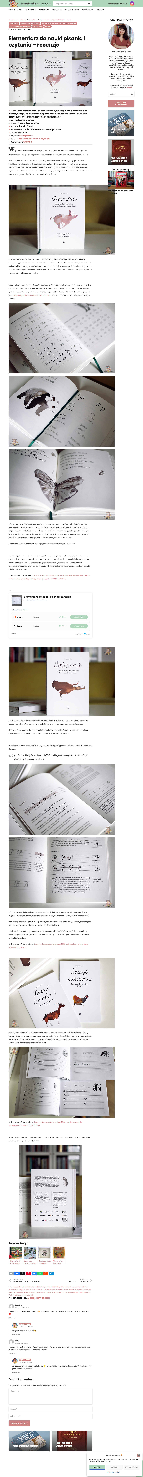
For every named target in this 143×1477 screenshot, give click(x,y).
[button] (139, 1455)
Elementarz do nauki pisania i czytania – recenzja (47, 42)
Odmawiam (114, 1467)
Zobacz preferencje (131, 1467)
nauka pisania (51, 1292)
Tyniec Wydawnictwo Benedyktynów (21, 1295)
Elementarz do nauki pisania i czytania (58, 1287)
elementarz (40, 1287)
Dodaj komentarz (39, 1298)
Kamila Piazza (30, 1289)
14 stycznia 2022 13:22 (22, 1308)
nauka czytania (41, 1292)
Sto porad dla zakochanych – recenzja (120, 191)
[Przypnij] (28, 1273)
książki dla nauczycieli (55, 1289)
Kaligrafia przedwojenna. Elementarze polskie (31, 295)
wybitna (27, 141)
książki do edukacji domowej (73, 1289)
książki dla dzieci (42, 1289)
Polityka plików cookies (113, 1472)
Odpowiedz (12, 1318)
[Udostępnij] (17, 1273)
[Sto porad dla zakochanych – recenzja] (121, 180)
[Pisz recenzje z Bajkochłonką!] (72, 1441)
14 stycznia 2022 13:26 (26, 1327)
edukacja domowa (30, 1287)
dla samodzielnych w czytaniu (34, 138)
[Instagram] (132, 3)
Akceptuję (97, 1467)
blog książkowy (18, 1287)
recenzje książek (84, 1292)
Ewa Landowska (77, 1287)
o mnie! (129, 87)
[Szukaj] (89, 3)
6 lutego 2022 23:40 (25, 1362)
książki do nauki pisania (27, 1292)
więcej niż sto (26, 135)
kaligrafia (22, 1289)
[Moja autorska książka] (29, 1441)
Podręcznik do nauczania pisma (67, 1292)
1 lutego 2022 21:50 (21, 1343)
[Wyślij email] (11, 1273)
